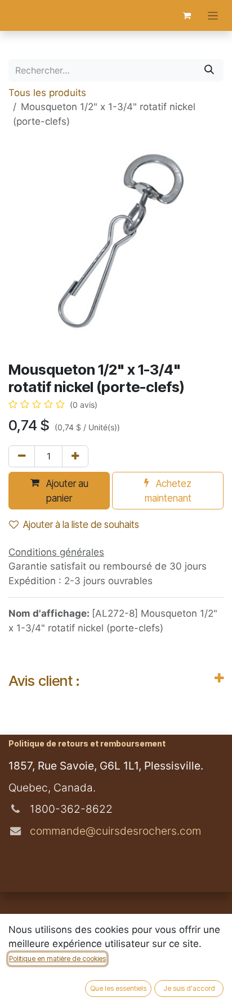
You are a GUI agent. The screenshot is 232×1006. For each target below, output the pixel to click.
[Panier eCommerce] (187, 15)
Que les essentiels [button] (118, 988)
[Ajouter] (75, 456)
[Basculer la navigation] (213, 15)
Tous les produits (47, 92)
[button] (59, 490)
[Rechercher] (209, 70)
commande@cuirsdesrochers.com (114, 830)
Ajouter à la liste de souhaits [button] (81, 524)
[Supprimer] (21, 456)
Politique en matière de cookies (57, 958)
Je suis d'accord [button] (189, 988)
